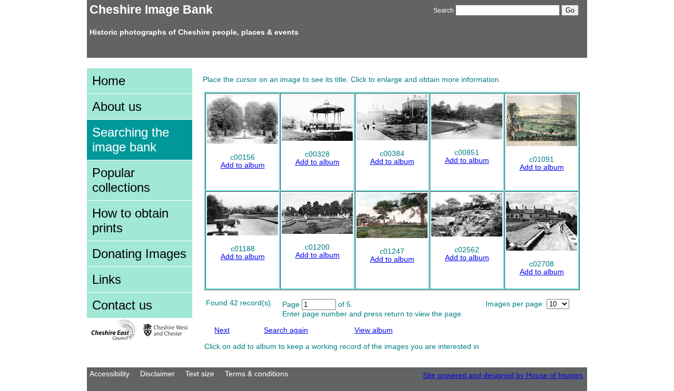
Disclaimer (157, 374)
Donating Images (139, 253)
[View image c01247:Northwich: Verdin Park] (392, 236)
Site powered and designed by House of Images (503, 375)
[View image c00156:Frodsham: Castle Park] (242, 142)
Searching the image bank (130, 139)
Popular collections (121, 180)
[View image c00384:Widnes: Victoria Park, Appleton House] (392, 138)
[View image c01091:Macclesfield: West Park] (541, 144)
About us (117, 106)
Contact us (122, 305)
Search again (286, 330)
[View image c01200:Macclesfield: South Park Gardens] (317, 231)
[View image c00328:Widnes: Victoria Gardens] (317, 138)
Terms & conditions (256, 374)
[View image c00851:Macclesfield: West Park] (466, 137)
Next (222, 330)
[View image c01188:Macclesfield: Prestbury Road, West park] (242, 233)
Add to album (243, 165)
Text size (199, 374)
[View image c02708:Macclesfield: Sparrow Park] (541, 248)
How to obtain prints (130, 220)
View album (373, 330)
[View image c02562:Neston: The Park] (466, 234)
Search (443, 10)
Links (106, 279)
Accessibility (110, 374)
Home (108, 81)
